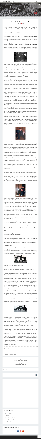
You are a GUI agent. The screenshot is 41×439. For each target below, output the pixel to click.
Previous (1, 10)
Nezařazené (14, 354)
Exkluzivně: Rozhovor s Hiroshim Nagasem (11, 417)
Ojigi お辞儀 (6, 415)
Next (40, 10)
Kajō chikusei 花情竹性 (8, 413)
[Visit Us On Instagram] (20, 431)
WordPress (20, 436)
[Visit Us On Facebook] (18, 431)
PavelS (23, 23)
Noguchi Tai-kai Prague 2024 (9, 419)
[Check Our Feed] (23, 431)
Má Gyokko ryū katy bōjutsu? (9, 421)
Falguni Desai (31, 436)
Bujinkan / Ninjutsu (8, 354)
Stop (39, 4)
